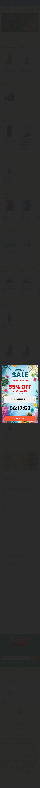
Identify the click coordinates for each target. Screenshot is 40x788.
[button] (20, 399)
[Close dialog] (36, 366)
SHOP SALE (20, 419)
